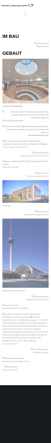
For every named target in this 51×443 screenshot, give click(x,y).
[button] (25, 15)
